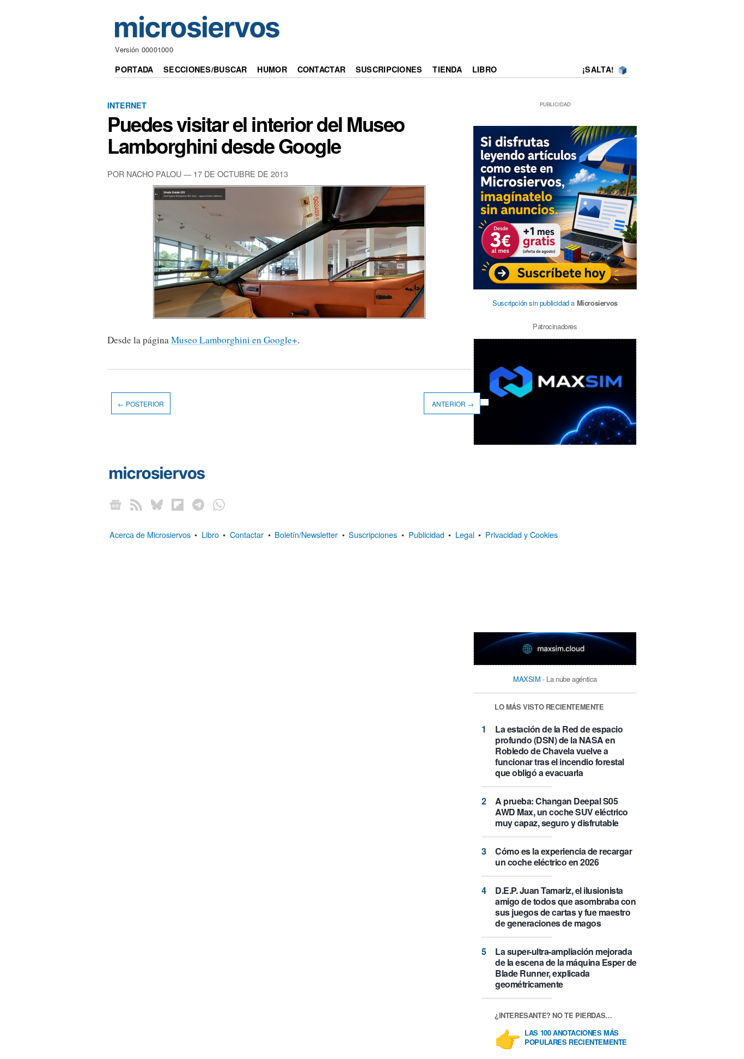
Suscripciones (389, 69)
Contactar (321, 69)
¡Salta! (598, 69)
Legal (464, 534)
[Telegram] (198, 504)
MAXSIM (527, 679)
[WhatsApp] (219, 504)
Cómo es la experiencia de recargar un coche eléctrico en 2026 (563, 856)
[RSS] (136, 504)
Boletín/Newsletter (306, 534)
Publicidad (426, 534)
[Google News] (115, 504)
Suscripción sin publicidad (530, 303)
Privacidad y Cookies (521, 534)
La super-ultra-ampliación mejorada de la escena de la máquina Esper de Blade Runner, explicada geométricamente (566, 967)
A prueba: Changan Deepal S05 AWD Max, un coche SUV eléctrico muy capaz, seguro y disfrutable (561, 812)
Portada (134, 69)
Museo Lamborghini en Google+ (234, 340)
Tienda (447, 69)
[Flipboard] (178, 504)
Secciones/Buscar (205, 69)
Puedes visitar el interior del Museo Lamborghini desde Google (256, 135)
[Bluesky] (157, 504)
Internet (127, 105)
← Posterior (141, 403)
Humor (271, 69)
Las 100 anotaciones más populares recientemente (576, 1037)
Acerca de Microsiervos (150, 534)
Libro (484, 69)
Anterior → (452, 403)
